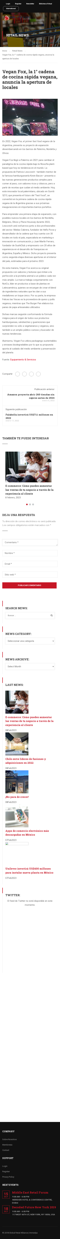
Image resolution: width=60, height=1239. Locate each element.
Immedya (33, 1233)
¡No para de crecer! (17, 796)
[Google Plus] (24, 374)
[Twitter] (31, 374)
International (11, 8)
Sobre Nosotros (9, 1139)
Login (8, 4)
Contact (5, 1150)
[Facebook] (17, 374)
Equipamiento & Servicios (23, 359)
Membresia (7, 1145)
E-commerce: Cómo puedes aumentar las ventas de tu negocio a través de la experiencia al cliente (29, 489)
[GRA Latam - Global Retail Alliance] (17, 19)
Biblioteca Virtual (45, 4)
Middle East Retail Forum (30, 1192)
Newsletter (30, 4)
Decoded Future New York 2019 (34, 1207)
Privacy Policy (8, 1177)
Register (18, 4)
